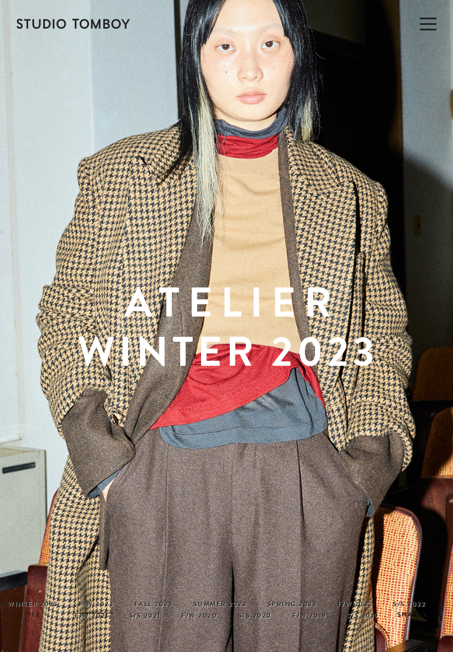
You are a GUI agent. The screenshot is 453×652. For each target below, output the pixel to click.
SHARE (410, 615)
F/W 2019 (309, 616)
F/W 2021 (91, 616)
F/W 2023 (95, 605)
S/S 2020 (255, 616)
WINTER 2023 (33, 605)
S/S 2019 (362, 616)
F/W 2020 (199, 616)
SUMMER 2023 (220, 605)
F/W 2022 (355, 605)
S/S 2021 (145, 616)
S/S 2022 (409, 605)
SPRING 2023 (292, 605)
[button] (442, 330)
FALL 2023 (153, 605)
